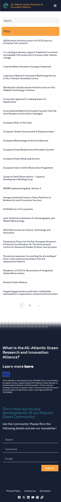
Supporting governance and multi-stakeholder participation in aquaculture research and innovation (30, 292)
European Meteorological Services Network (25, 140)
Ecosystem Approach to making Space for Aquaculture (24, 100)
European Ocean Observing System (21, 158)
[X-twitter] (23, 497)
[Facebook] (19, 497)
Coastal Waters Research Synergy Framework (27, 66)
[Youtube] (32, 497)
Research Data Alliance (15, 282)
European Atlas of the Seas (17, 122)
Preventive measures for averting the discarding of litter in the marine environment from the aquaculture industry (29, 259)
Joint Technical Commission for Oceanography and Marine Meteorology (29, 219)
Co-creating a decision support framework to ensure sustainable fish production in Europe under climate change (30, 55)
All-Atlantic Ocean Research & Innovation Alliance (27, 6)
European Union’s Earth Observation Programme (28, 167)
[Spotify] (37, 497)
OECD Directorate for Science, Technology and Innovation (27, 231)
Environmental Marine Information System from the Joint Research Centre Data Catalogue (29, 112)
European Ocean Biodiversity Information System (28, 149)
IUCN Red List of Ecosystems (18, 209)
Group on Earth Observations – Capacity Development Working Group (24, 178)
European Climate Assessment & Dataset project (28, 131)
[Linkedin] (28, 497)
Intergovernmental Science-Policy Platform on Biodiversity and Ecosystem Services (27, 198)
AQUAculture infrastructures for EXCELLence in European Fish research (27, 42)
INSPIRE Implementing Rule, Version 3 (22, 188)
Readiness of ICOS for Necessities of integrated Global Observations (28, 272)
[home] (6, 5)
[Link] (42, 497)
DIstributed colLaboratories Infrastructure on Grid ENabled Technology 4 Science (29, 88)
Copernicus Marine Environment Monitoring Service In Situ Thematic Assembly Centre (29, 77)
